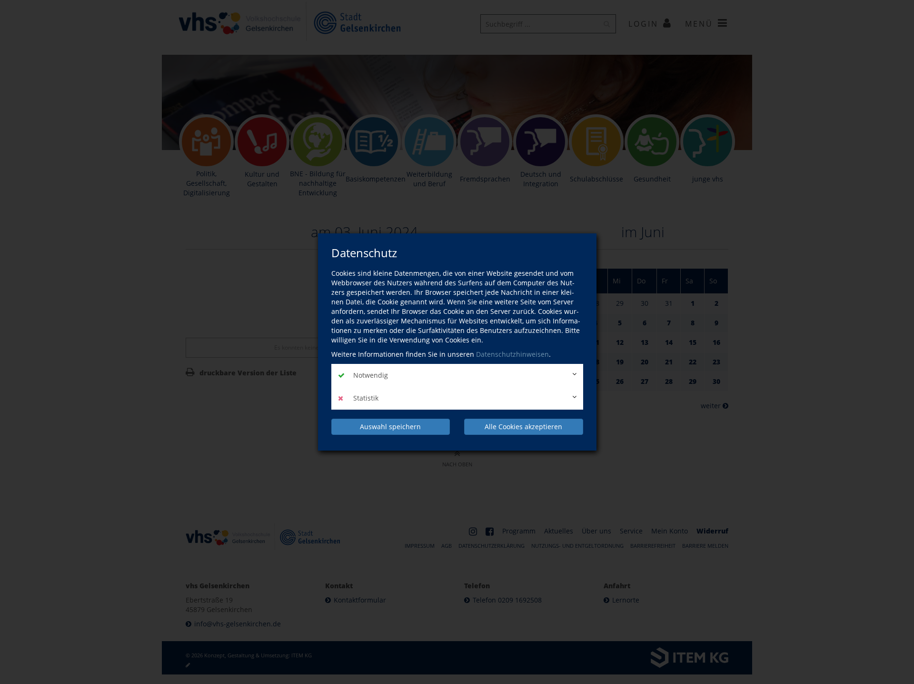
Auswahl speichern (390, 426)
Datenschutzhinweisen (512, 354)
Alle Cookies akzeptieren (523, 426)
